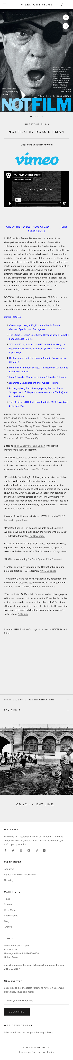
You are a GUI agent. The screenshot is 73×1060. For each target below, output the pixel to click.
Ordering (8, 880)
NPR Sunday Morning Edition (29, 445)
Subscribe (17, 1011)
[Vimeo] (36, 850)
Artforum (23, 614)
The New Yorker (37, 536)
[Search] (62, 4)
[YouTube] (29, 850)
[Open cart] (68, 4)
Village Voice (59, 551)
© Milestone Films (36, 1047)
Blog (6, 921)
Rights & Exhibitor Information (29, 699)
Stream (8, 904)
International (10, 915)
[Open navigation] (4, 4)
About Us (9, 869)
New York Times (39, 469)
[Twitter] (13, 850)
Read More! (10, 910)
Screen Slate (48, 586)
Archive (8, 927)
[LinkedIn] (44, 850)
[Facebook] (5, 850)
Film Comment (54, 559)
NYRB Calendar (48, 570)
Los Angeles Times (21, 508)
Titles (7, 898)
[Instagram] (21, 850)
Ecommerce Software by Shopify (36, 1052)
